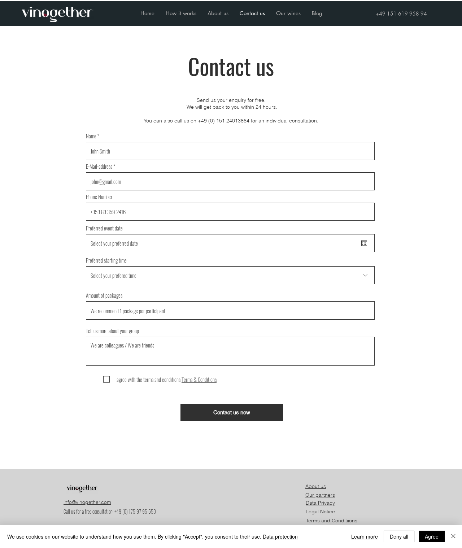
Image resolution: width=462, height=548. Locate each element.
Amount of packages (104, 295)
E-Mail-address (99, 166)
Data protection (280, 536)
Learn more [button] (364, 536)
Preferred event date (104, 228)
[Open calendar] (364, 243)
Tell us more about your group (112, 330)
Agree (432, 536)
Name (91, 136)
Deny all (399, 536)
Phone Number (99, 196)
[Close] (453, 536)
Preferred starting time (106, 260)
